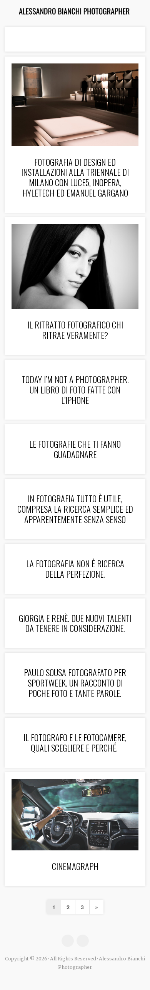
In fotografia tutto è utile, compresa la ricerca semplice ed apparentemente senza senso (75, 508)
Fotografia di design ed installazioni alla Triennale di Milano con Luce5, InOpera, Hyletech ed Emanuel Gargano (75, 177)
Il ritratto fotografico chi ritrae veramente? (75, 329)
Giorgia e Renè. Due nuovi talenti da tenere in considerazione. (75, 623)
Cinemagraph (75, 866)
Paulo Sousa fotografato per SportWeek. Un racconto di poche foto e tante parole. (75, 682)
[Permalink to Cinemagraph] (75, 815)
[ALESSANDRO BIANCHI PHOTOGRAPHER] (75, 11)
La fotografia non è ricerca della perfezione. (75, 568)
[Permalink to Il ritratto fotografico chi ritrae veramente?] (75, 266)
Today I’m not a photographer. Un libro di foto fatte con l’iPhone (75, 389)
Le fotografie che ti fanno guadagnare (75, 448)
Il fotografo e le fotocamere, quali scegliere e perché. (75, 742)
